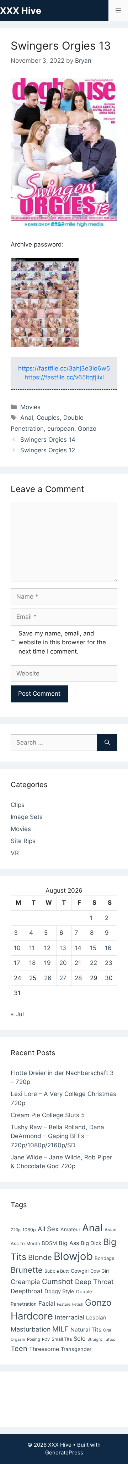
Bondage (104, 1258)
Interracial (69, 1317)
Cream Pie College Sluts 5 (48, 1115)
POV (46, 1339)
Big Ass (69, 1243)
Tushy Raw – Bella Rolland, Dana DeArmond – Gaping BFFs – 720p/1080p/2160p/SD (57, 1136)
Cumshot (57, 1281)
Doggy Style (59, 1291)
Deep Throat (94, 1281)
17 (17, 962)
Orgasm (18, 1339)
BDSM (49, 1243)
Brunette (27, 1269)
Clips (18, 804)
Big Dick (91, 1243)
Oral (107, 1330)
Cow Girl (99, 1271)
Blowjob (73, 1256)
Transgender (76, 1349)
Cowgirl (80, 1271)
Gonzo (87, 428)
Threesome (44, 1348)
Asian (110, 1229)
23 (108, 962)
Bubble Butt (56, 1271)
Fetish (77, 1304)
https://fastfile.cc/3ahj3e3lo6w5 (64, 368)
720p (16, 1229)
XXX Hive (20, 10)
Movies (30, 407)
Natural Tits (85, 1329)
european (60, 428)
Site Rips (23, 840)
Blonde (40, 1257)
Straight (94, 1339)
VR (15, 853)
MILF (60, 1329)
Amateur (70, 1229)
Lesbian (96, 1317)
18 (32, 962)
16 (108, 947)
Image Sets (27, 816)
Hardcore (32, 1316)
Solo (80, 1338)
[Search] (107, 742)
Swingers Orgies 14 (47, 439)
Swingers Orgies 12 (47, 450)
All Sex (48, 1229)
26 (48, 978)
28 (78, 978)
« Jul (17, 1014)
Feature (63, 1304)
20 (63, 962)
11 (32, 947)
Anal (26, 417)
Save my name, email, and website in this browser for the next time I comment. (62, 642)
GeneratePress (64, 1452)
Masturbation (30, 1329)
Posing (33, 1339)
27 (62, 978)
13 (62, 947)
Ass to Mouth (25, 1243)
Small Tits (62, 1339)
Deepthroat (27, 1291)
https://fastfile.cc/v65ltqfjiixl (64, 377)
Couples (48, 417)
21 (78, 962)
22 (93, 962)
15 (93, 947)
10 (17, 947)
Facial (46, 1303)
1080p (29, 1229)
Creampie (25, 1281)
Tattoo (109, 1339)
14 (78, 947)
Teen (19, 1348)
